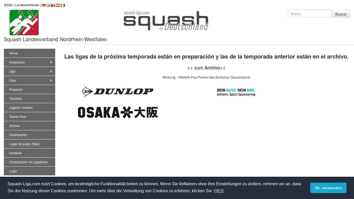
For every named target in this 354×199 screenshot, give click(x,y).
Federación (17, 62)
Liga (12, 71)
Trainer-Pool (17, 116)
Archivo (14, 125)
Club (12, 80)
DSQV (8, 5)
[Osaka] (118, 112)
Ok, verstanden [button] (328, 188)
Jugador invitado (21, 107)
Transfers (15, 98)
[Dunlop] (117, 91)
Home (13, 53)
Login (13, 171)
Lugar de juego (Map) (24, 143)
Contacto (15, 153)
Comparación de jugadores (28, 162)
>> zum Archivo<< (206, 67)
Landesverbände (27, 5)
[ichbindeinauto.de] (236, 91)
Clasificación (18, 134)
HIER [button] (219, 191)
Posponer (16, 89)
